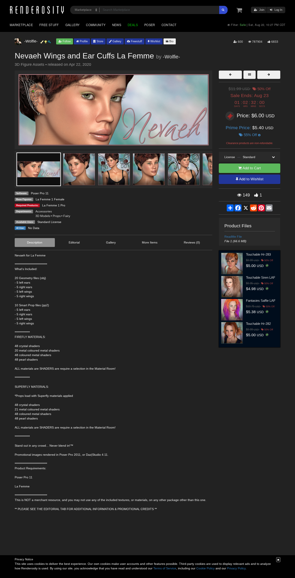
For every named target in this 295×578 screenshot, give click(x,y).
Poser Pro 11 (40, 193)
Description (34, 242)
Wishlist (154, 41)
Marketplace (21, 25)
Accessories (43, 211)
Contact (169, 25)
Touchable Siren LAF (260, 277)
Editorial (74, 242)
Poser (149, 25)
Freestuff (136, 41)
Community (95, 25)
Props (57, 216)
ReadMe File (233, 236)
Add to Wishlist (250, 179)
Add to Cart (251, 168)
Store (99, 41)
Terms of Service (164, 568)
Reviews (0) (192, 242)
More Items (149, 242)
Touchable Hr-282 (258, 323)
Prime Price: (239, 127)
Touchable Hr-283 (258, 254)
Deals (133, 25)
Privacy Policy (236, 568)
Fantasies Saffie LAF (260, 300)
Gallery (72, 25)
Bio (170, 41)
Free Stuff (49, 25)
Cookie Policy (205, 568)
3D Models (42, 216)
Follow (66, 41)
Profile (83, 41)
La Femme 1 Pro (53, 205)
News (116, 25)
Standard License (49, 222)
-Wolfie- (171, 57)
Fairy (66, 216)
